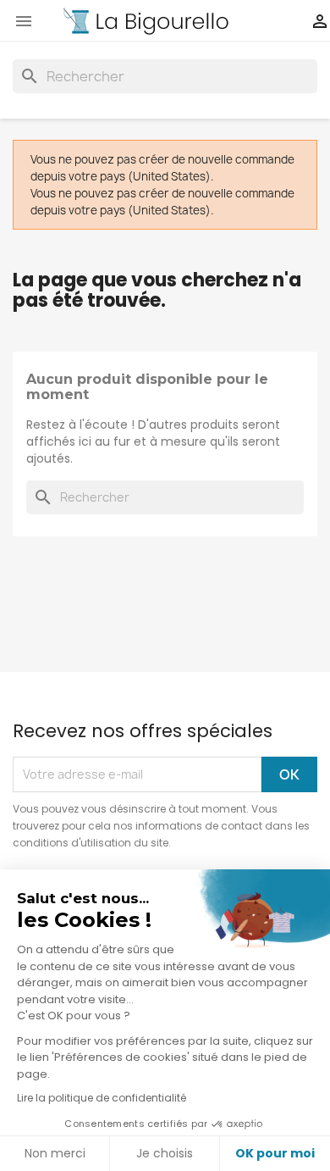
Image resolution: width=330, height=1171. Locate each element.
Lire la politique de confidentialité (101, 1098)
